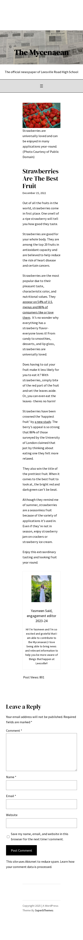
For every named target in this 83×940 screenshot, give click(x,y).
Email (11, 796)
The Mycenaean (41, 52)
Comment (14, 730)
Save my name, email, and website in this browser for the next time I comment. (39, 836)
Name (11, 777)
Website (12, 815)
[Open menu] (41, 86)
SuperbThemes (44, 910)
